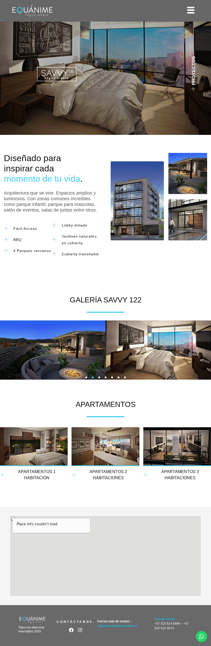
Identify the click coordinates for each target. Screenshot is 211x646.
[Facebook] (71, 630)
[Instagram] (80, 630)
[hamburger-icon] (191, 11)
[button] (86, 377)
